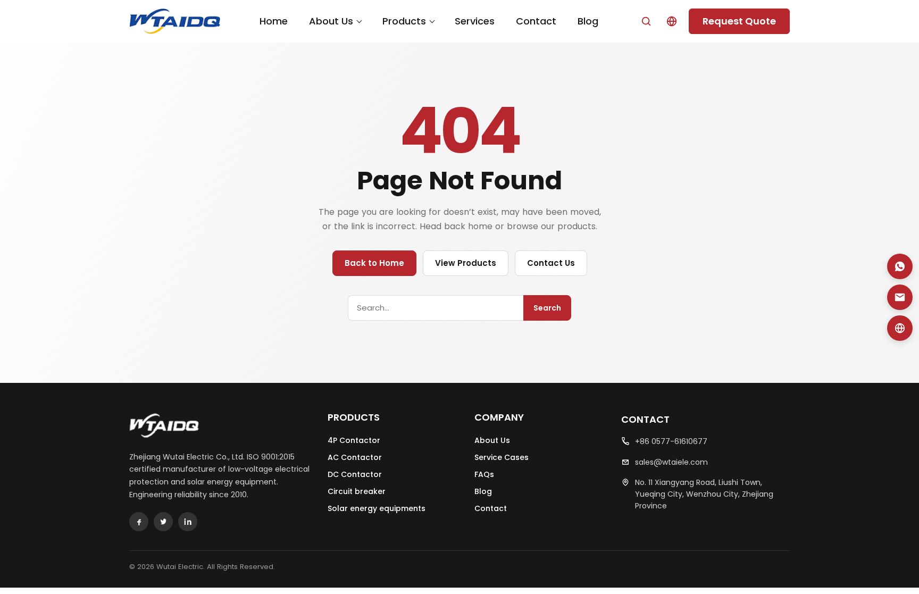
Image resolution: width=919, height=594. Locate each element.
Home (274, 21)
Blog (588, 21)
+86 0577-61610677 (671, 441)
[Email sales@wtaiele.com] (900, 297)
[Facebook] (138, 521)
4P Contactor (354, 440)
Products (404, 21)
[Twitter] (163, 521)
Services (475, 21)
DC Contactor (355, 474)
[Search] (646, 21)
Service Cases (501, 457)
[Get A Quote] (900, 328)
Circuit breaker (357, 491)
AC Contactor (355, 457)
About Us (331, 21)
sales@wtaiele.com (671, 462)
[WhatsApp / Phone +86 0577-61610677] (900, 266)
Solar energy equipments (376, 508)
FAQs (484, 474)
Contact (536, 21)
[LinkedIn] (187, 521)
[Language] (671, 21)
